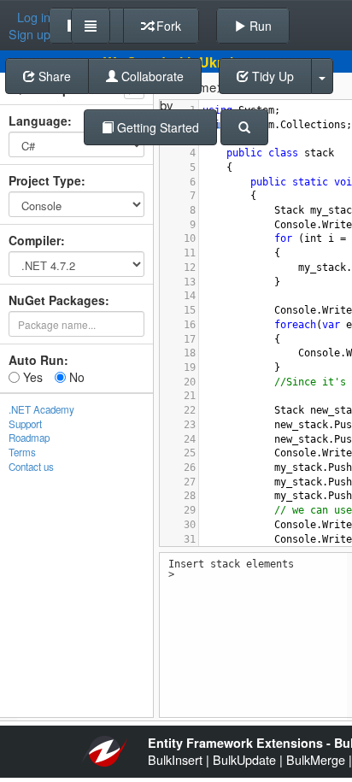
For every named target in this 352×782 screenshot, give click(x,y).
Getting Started (156, 127)
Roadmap (29, 437)
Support (25, 424)
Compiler (35, 240)
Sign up (29, 34)
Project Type (45, 180)
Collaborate (151, 76)
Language (38, 120)
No (75, 376)
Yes (31, 376)
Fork (167, 25)
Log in (33, 17)
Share (53, 76)
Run (259, 25)
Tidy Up (271, 76)
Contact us (31, 466)
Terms (22, 452)
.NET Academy (41, 409)
